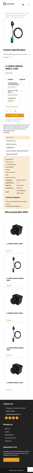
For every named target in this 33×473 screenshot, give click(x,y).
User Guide (6, 57)
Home (7, 13)
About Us (7, 429)
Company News (9, 435)
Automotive (12, 125)
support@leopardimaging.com (13, 206)
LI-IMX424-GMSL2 (16, 127)
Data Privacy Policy (10, 438)
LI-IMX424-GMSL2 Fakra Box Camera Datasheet (15, 54)
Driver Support (12, 154)
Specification (11, 144)
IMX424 (8, 132)
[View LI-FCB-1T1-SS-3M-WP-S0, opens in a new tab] (12, 92)
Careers (7, 432)
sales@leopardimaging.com (12, 121)
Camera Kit (10, 147)
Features (9, 137)
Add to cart (14, 115)
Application (10, 141)
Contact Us (8, 441)
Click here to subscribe (11, 459)
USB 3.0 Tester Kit (21, 13)
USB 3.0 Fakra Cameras (19, 129)
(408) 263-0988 (10, 411)
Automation (13, 13)
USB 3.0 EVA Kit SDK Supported (17, 151)
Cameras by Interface (21, 125)
